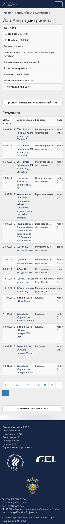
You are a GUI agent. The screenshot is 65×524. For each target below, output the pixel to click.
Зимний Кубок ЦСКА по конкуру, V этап (24, 349)
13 (5, 393)
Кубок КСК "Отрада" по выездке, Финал (25, 317)
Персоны (18, 12)
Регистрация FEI (11, 437)
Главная (7, 12)
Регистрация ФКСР (12, 433)
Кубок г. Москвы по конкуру (25, 280)
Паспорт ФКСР (10, 440)
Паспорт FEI (9, 443)
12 (59, 385)
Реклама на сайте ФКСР (15, 427)
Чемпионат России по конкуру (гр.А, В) (23, 183)
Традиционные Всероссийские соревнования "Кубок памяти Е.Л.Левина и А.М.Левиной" (24, 232)
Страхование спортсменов (17, 447)
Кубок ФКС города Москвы (24, 248)
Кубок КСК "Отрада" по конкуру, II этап (24, 369)
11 (52, 385)
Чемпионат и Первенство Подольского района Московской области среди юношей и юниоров (24, 205)
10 (45, 385)
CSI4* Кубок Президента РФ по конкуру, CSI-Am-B (25, 134)
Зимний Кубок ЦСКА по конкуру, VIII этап (24, 331)
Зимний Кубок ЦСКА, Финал (24, 299)
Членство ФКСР (11, 430)
